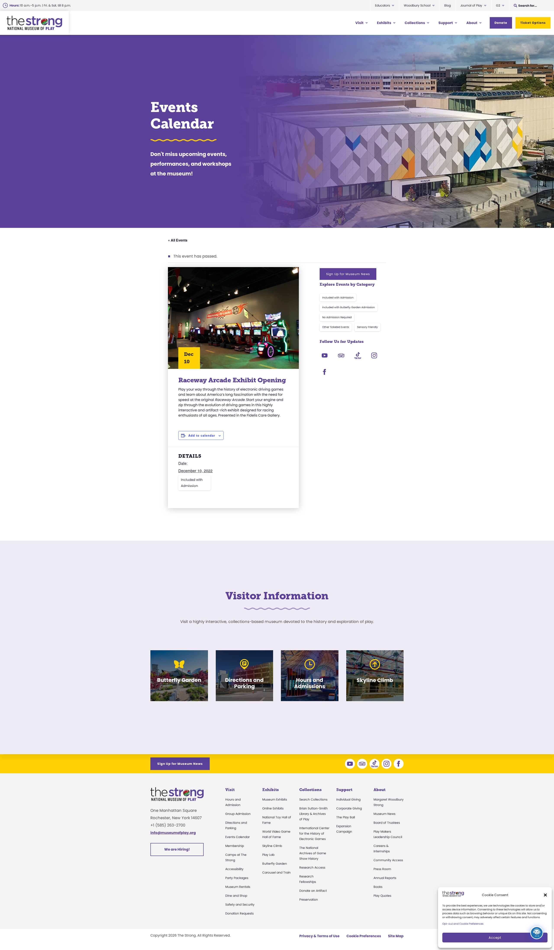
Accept (495, 937)
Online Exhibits (272, 808)
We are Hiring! (177, 849)
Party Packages (236, 878)
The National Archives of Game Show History (312, 853)
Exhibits (384, 22)
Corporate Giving (349, 808)
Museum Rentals (237, 887)
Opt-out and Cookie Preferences (462, 924)
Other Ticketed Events (335, 327)
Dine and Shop (236, 895)
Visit (359, 22)
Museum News (384, 814)
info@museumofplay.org (173, 832)
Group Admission (238, 814)
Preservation (308, 899)
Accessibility (234, 869)
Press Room (382, 869)
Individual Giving (348, 799)
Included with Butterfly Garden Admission (348, 307)
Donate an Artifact (313, 890)
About (471, 22)
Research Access (312, 867)
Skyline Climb (272, 846)
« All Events (177, 240)
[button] (545, 895)
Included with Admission (192, 482)
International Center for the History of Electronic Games (314, 833)
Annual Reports (385, 878)
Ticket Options (533, 23)
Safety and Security (239, 904)
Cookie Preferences (363, 936)
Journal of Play (471, 5)
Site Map (396, 936)
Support (445, 22)
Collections (415, 22)
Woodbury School (417, 5)
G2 (498, 5)
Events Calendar (237, 837)
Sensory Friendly (367, 327)
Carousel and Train (276, 872)
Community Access (388, 860)
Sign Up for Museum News (348, 274)
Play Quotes (382, 895)
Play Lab (268, 855)
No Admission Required (337, 317)
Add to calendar (201, 435)
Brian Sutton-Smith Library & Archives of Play (313, 813)
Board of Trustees (387, 822)
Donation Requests (239, 913)
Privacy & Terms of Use (319, 936)
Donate (500, 23)
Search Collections (313, 799)
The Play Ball (345, 817)
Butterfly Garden (274, 863)
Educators (382, 5)
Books (378, 887)
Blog (447, 5)
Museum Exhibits (274, 799)
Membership (234, 846)
